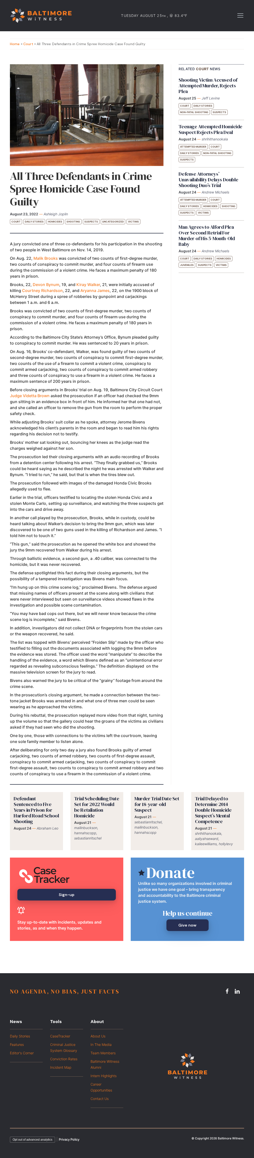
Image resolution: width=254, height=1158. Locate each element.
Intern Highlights (104, 1076)
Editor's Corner (22, 1053)
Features (17, 1044)
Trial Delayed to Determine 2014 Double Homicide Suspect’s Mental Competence (213, 810)
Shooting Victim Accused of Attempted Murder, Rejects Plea (208, 85)
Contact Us (100, 1098)
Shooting (73, 221)
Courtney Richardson (42, 290)
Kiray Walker (88, 284)
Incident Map (60, 1067)
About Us (98, 1036)
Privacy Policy (69, 1139)
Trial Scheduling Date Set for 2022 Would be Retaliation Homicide (96, 807)
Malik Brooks (45, 258)
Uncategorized (113, 221)
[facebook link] (228, 991)
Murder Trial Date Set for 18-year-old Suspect (156, 804)
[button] (240, 15)
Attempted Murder (193, 146)
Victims (133, 221)
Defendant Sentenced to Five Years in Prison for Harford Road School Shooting (36, 810)
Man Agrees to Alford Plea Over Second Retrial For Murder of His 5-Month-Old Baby (207, 236)
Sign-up (66, 894)
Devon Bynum (46, 284)
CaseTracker (60, 1036)
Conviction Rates (63, 1059)
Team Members (103, 1053)
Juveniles (187, 264)
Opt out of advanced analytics (32, 1139)
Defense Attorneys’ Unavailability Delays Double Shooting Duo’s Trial (208, 179)
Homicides (55, 221)
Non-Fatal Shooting (194, 112)
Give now (187, 925)
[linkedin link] (238, 991)
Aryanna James (95, 290)
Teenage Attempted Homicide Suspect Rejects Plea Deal (210, 129)
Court (28, 44)
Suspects (91, 221)
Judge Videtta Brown (30, 395)
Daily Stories (34, 221)
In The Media (101, 1044)
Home (15, 44)
